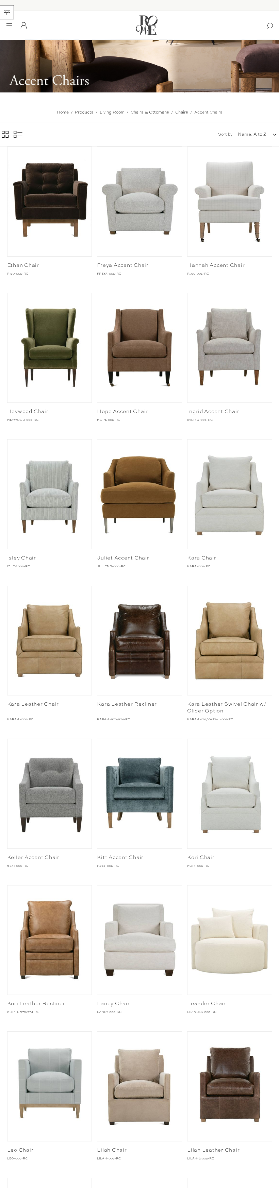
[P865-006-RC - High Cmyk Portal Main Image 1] (139, 793)
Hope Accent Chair (122, 411)
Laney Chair (113, 1003)
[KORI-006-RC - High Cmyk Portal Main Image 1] (229, 793)
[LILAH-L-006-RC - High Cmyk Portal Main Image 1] (229, 1086)
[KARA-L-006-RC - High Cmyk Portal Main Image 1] (49, 640)
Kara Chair (201, 557)
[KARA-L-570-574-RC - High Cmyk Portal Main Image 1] (139, 640)
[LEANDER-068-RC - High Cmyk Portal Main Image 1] (229, 940)
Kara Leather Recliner (127, 704)
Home (63, 112)
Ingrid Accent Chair (213, 411)
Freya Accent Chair (123, 265)
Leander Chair (206, 1003)
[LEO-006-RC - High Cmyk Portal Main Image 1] (49, 1086)
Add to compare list (13, 153)
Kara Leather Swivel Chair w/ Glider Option (226, 707)
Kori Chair (201, 857)
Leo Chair (20, 1150)
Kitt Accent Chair (120, 857)
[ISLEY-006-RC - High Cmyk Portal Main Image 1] (49, 494)
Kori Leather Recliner (36, 1003)
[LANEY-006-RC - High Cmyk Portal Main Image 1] (139, 940)
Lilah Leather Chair (213, 1150)
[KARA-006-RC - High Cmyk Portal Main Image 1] (229, 494)
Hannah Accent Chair (216, 265)
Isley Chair (21, 557)
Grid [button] (5, 134)
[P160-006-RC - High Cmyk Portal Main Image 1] (49, 201)
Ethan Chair (23, 265)
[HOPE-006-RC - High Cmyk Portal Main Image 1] (139, 347)
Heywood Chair (28, 411)
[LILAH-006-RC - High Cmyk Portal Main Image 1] (139, 1086)
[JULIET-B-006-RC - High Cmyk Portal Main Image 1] (139, 494)
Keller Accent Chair (33, 857)
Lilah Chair (112, 1150)
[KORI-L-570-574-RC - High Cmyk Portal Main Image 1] (49, 940)
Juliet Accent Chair (123, 557)
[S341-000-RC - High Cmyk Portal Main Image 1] (49, 793)
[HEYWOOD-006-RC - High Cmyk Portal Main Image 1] (49, 347)
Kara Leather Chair (33, 704)
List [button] (18, 134)
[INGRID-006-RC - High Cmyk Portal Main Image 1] (229, 347)
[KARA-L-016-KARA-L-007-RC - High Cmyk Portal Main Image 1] (229, 640)
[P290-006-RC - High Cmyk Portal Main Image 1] (229, 201)
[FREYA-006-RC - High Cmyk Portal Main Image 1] (139, 201)
